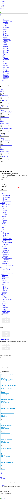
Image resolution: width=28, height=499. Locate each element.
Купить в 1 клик (2, 104)
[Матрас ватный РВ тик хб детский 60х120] (4, 117)
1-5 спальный (5, 210)
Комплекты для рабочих (5, 70)
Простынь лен (5, 199)
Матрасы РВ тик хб (5, 270)
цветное (4, 301)
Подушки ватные (5, 31)
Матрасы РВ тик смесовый (6, 269)
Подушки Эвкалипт (5, 34)
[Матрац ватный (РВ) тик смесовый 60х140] (6, 128)
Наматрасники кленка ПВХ (6, 49)
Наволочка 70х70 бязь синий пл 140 (6, 448)
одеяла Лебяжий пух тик (6, 259)
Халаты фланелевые (4, 297)
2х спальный (4, 217)
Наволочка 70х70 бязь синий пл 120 (6, 425)
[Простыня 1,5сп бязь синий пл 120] (5, 451)
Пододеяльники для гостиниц (5, 312)
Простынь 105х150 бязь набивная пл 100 (7, 413)
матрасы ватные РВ (5, 46)
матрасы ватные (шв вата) (6, 45)
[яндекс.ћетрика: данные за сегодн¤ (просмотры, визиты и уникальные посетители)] (2, 498)
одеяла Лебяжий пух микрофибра (7, 258)
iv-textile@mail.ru (2, 8)
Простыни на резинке (6, 27)
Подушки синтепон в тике (6, 240)
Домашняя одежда (2, 294)
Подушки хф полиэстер (6, 236)
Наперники (3, 202)
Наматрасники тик (5, 52)
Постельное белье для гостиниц (6, 311)
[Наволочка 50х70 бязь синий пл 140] (5, 442)
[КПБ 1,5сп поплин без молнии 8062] (5, 402)
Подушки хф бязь (5, 235)
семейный (4, 212)
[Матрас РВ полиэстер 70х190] (4, 156)
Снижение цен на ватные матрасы (4, 339)
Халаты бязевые (5, 63)
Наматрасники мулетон (6, 50)
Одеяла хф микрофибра (6, 255)
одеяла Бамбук (5, 42)
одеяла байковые (5, 44)
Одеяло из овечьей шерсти (6, 39)
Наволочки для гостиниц (6, 74)
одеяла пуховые (4, 260)
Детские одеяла (5, 60)
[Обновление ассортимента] (5, 351)
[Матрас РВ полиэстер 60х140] (4, 100)
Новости (3, 3)
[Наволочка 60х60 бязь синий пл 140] (5, 428)
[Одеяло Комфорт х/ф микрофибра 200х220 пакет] (7, 388)
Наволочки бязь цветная (6, 194)
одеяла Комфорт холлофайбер (7, 40)
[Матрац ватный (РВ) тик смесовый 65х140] (6, 145)
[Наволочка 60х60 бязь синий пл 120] (5, 433)
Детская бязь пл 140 (5, 287)
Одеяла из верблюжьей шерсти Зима (7, 264)
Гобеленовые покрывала (5, 304)
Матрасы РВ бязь (5, 271)
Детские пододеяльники (6, 59)
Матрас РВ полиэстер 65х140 (4, 106)
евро (3, 208)
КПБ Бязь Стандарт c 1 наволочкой (6, 204)
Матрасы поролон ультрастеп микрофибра (8, 273)
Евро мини (4, 230)
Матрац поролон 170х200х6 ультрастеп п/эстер (8, 385)
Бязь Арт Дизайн (5, 24)
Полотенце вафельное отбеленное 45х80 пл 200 (8, 376)
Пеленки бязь (5, 290)
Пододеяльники (5, 29)
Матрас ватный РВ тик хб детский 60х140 (5, 140)
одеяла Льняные (5, 37)
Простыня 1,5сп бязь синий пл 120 (6, 453)
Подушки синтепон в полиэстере (7, 238)
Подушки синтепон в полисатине (7, 239)
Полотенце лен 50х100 (4, 417)
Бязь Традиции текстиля (6, 23)
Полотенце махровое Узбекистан (7, 66)
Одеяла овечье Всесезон (6, 250)
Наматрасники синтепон (6, 51)
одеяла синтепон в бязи (6, 254)
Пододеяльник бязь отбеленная (7, 201)
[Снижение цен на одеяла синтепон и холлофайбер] (5, 324)
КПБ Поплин (5, 25)
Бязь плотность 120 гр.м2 (6, 282)
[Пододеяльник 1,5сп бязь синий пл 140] (6, 465)
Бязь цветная (4, 54)
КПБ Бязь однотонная (6, 20)
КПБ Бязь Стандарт (5, 22)
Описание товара (3, 378)
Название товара (2, 90)
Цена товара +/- (2, 89)
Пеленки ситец (5, 289)
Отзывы (3, 5)
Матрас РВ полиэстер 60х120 (4, 95)
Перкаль (3, 227)
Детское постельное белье (5, 285)
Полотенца (3, 64)
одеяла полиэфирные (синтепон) (6, 252)
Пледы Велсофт (5, 68)
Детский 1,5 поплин (5, 288)
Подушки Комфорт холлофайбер (6, 234)
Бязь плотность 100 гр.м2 (6, 283)
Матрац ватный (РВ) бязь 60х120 (4, 123)
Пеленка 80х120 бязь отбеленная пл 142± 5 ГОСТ (9, 399)
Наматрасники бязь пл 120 (6, 48)
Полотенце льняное (5, 65)
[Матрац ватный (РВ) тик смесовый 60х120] (6, 111)
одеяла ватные (5, 38)
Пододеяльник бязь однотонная (7, 200)
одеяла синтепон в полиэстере (7, 253)
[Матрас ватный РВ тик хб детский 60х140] (4, 139)
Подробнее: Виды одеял (5, 487)
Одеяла (3, 36)
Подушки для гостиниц (6, 76)
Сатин (2, 219)
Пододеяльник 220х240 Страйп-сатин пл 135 (8, 408)
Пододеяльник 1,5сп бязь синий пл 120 (7, 462)
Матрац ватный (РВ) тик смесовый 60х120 (5, 112)
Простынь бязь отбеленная (6, 197)
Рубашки (3, 295)
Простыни (4, 28)
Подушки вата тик (5, 232)
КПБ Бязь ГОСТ (4, 209)
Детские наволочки (4, 292)
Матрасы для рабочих (6, 73)
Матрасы (1, 267)
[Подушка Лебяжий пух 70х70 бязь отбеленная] (7, 379)
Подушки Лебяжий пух (6, 33)
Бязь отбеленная (5, 53)
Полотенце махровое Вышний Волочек (7, 299)
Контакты (1, 479)
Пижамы (4, 61)
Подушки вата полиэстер (6, 233)
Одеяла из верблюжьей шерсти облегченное (8, 265)
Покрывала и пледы (2, 302)
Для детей (3, 56)
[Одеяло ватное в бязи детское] (5, 393)
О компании (3, 1)
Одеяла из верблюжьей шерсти (5, 263)
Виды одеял (3, 485)
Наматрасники (3, 47)
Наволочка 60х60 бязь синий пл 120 (6, 434)
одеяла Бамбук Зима (5, 261)
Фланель (4, 55)
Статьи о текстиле (2, 478)
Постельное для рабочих (6, 72)
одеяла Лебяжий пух (5, 41)
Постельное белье (2, 203)
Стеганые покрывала (5, 69)
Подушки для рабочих (6, 71)
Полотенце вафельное (6, 67)
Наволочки (3, 193)
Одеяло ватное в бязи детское (5, 394)
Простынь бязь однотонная (6, 198)
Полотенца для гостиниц (6, 77)
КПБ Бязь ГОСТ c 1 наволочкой (7, 19)
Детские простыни (5, 58)
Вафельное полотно (4, 280)
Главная (3, 80)
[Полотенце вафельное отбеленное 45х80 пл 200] (7, 374)
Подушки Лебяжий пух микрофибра (7, 242)
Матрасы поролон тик (6, 272)
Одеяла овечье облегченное (6, 251)
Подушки (3, 30)
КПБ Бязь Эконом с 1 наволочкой (7, 21)
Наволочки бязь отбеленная (6, 195)
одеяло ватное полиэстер (6, 248)
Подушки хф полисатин (6, 237)
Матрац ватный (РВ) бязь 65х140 (4, 151)
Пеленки (4, 57)
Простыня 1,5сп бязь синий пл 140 (6, 457)
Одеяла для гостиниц (5, 75)
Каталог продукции (4, 2)
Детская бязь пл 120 (5, 286)
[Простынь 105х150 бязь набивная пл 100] (6, 411)
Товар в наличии (2, 91)
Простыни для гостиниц (6, 78)
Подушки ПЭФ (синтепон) (6, 32)
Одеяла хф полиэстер (5, 256)
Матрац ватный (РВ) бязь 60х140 (4, 134)
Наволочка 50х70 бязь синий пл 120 (6, 439)
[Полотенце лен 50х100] (4, 416)
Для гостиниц (2, 308)
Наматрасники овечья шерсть (5, 277)
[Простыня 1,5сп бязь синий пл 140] (5, 456)
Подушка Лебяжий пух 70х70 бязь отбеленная (8, 380)
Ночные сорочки (4, 296)
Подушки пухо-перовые (6, 35)
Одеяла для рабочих (4, 306)
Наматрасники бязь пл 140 (5, 278)
